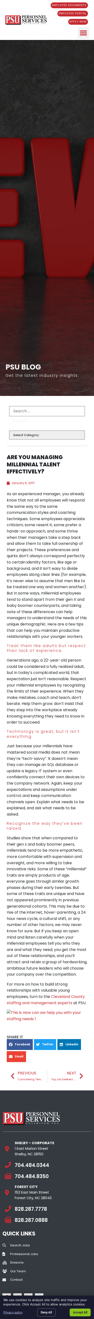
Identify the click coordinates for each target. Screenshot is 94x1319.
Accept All (80, 1312)
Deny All (46, 1312)
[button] (83, 33)
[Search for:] (47, 411)
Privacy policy (13, 1312)
